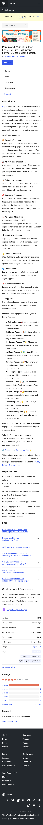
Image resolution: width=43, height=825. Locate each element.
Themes (26, 739)
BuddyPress (8, 785)
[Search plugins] (25, 25)
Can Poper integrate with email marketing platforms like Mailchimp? (16, 554)
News (4, 739)
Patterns (26, 747)
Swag (26, 766)
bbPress (6, 781)
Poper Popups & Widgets (15, 56)
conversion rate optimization (30, 656)
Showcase (27, 735)
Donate (27, 762)
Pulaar (9, 795)
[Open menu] (39, 3)
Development (10, 88)
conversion (36, 652)
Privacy (5, 747)
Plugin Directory (8, 10)
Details (7, 71)
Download (7, 62)
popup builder (35, 661)
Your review (7, 705)
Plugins (25, 743)
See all (38, 705)
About (4, 735)
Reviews (8, 77)
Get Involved (28, 754)
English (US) (36, 647)
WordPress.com (9, 773)
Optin (21, 661)
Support (7, 94)
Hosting (5, 743)
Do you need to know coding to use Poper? (11, 539)
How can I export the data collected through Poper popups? (15, 580)
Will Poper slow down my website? (16, 547)
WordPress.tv (8, 766)
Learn (4, 754)
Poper (4, 107)
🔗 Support (6, 450)
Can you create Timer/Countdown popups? (13, 571)
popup (27, 661)
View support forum (10, 721)
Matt (5, 777)
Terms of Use (14, 465)
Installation (9, 82)
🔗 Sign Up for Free (21, 450)
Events (25, 758)
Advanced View (8, 667)
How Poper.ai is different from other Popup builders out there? (15, 531)
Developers (6, 762)
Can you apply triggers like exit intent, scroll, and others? (14, 563)
